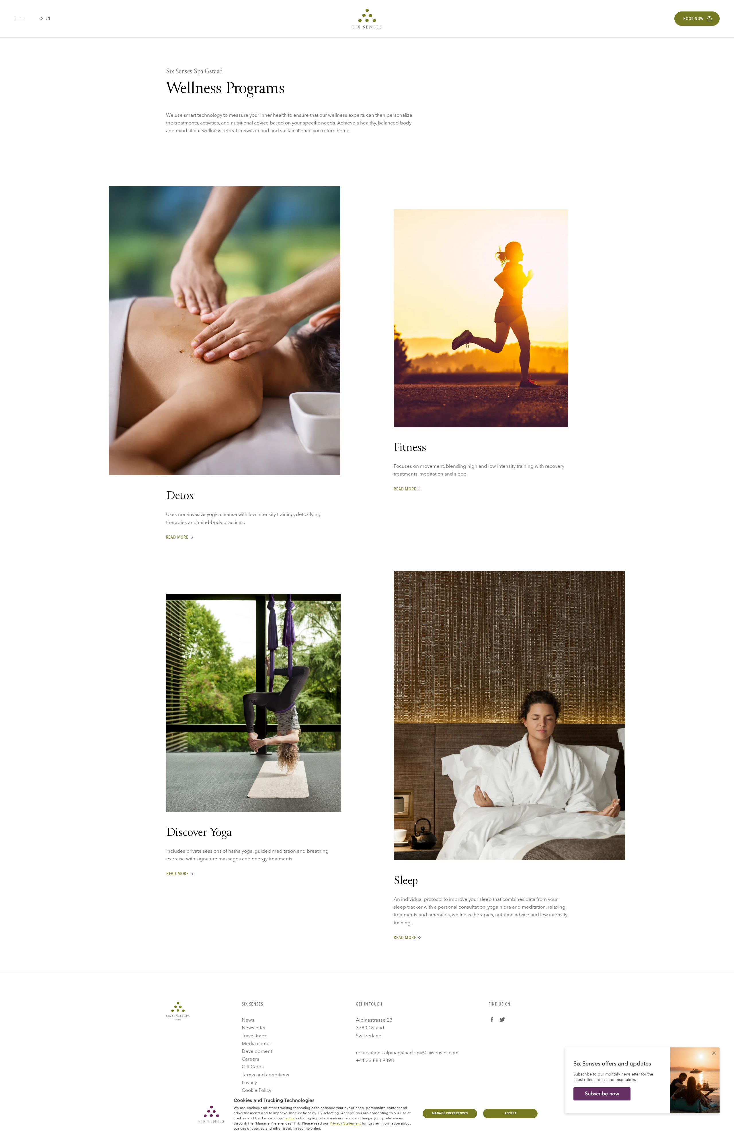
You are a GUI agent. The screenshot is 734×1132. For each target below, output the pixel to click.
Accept (510, 1113)
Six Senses (178, 1011)
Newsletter (254, 1027)
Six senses (367, 19)
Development (257, 1051)
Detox (180, 496)
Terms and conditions (265, 1074)
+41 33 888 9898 (375, 1060)
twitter (502, 1019)
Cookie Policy (256, 1090)
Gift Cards (253, 1066)
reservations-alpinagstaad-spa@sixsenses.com (407, 1052)
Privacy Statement (345, 1122)
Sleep (406, 881)
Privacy (249, 1082)
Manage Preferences (450, 1113)
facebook (492, 1019)
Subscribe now (602, 1093)
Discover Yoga (199, 833)
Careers (250, 1059)
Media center (256, 1043)
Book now (693, 19)
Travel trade (255, 1035)
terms (289, 1117)
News (248, 1020)
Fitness (410, 448)
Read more (177, 537)
